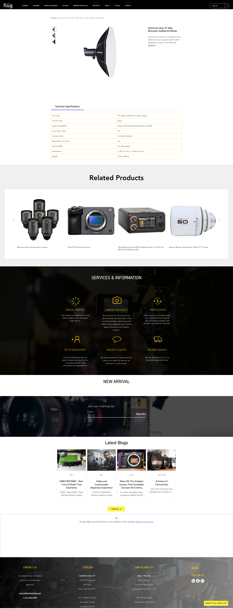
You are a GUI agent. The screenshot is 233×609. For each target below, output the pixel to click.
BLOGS (195, 567)
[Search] (227, 5)
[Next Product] (219, 220)
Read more (152, 45)
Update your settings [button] (145, 522)
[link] (67, 106)
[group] (116, 224)
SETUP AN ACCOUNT (75, 350)
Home (53, 18)
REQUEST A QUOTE (116, 350)
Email (89, 412)
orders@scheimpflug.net (30, 593)
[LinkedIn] (193, 581)
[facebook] (198, 581)
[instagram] (202, 581)
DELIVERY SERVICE (157, 350)
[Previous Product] (13, 220)
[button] (116, 360)
